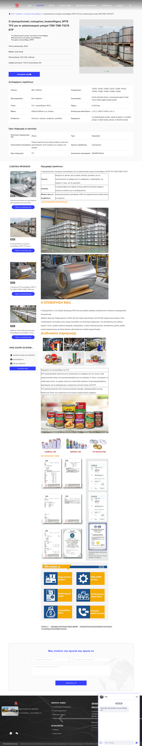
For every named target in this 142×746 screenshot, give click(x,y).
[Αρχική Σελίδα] (17, 5)
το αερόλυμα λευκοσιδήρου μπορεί (54, 629)
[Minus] (137, 697)
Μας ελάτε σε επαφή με (86, 5)
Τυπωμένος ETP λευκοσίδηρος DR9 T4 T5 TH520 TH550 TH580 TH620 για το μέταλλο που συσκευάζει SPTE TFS (23, 289)
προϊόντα (19, 14)
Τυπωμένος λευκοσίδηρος (32, 14)
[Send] (136, 742)
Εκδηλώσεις (107, 5)
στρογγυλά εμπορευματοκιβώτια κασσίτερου (96, 626)
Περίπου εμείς (65, 5)
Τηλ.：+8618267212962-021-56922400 (25, 709)
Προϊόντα (40, 5)
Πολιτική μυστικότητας (10, 744)
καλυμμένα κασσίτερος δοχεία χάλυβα (64, 626)
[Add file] (100, 742)
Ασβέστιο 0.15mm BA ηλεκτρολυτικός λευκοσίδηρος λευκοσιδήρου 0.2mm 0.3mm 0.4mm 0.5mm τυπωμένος (22, 333)
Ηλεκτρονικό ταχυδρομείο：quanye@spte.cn (26, 713)
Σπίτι (29, 5)
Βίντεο (51, 5)
